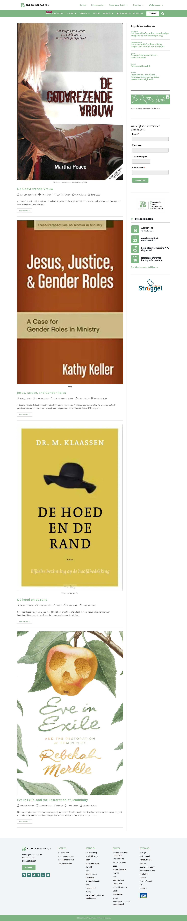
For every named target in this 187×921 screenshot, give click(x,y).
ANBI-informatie (146, 881)
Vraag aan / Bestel (117, 5)
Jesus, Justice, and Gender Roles (41, 392)
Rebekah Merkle (27, 805)
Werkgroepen (154, 5)
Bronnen (107, 13)
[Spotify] (24, 875)
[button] (163, 13)
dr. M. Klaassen (26, 605)
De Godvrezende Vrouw (35, 189)
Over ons (137, 5)
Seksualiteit (90, 878)
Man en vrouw (60, 398)
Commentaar (63, 853)
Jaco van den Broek (28, 195)
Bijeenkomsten (97, 5)
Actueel (70, 13)
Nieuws (143, 863)
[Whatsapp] (43, 875)
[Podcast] (38, 875)
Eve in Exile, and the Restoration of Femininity (52, 800)
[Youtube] (29, 875)
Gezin (88, 860)
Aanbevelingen (146, 860)
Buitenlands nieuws (66, 860)
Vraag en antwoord (54, 13)
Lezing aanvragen (147, 867)
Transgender (91, 888)
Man (87, 870)
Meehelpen (144, 874)
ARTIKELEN (90, 848)
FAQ (141, 885)
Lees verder (25, 210)
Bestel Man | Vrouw (147, 870)
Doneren (143, 878)
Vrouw (67, 195)
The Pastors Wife (65, 863)
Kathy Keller (25, 398)
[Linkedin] (48, 875)
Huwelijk (59, 195)
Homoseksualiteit (92, 863)
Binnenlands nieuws (66, 856)
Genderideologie (92, 856)
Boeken (96, 13)
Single (88, 885)
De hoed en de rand (32, 599)
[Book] (34, 875)
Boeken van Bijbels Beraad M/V (120, 854)
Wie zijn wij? (144, 853)
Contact (83, 5)
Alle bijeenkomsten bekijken (144, 267)
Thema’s (83, 13)
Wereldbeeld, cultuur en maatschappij (95, 896)
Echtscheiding (91, 853)
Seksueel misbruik (93, 881)
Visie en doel (145, 856)
